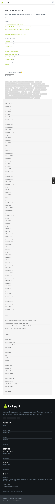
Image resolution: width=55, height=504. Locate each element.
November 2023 (9, 179)
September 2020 (9, 278)
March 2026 (8, 116)
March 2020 (8, 293)
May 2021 (8, 257)
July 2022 (8, 220)
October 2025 (8, 129)
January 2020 (8, 298)
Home (4, 425)
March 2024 (8, 168)
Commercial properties (9, 56)
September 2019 (9, 309)
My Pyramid (8, 352)
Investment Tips (9, 350)
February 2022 (8, 233)
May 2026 (8, 111)
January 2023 (8, 205)
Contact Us (5, 444)
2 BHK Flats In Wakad (30, 81)
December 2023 (9, 176)
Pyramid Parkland (8, 91)
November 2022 (9, 210)
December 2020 (9, 270)
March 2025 (8, 148)
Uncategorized (9, 391)
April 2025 (8, 145)
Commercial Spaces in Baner (38, 85)
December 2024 (9, 153)
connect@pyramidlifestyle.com (11, 486)
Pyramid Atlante (25, 89)
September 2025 (9, 132)
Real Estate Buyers (8, 46)
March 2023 (8, 200)
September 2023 (9, 184)
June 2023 (8, 192)
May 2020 (8, 288)
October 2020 (8, 275)
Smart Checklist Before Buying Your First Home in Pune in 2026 (17, 29)
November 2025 (9, 127)
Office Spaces (9, 357)
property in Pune (8, 89)
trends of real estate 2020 (11, 389)
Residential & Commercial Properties (12, 51)
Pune (20, 89)
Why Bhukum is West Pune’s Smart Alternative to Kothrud (15, 34)
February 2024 (8, 171)
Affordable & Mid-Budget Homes (11, 54)
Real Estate (30, 91)
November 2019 (9, 304)
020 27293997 (7, 484)
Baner (40, 81)
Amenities (36, 81)
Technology (28, 95)
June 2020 (8, 285)
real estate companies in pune (10, 93)
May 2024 (8, 163)
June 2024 (8, 161)
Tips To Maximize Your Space (36, 95)
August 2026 (8, 103)
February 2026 (8, 119)
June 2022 (8, 223)
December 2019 (9, 301)
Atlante (5, 456)
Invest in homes (46, 85)
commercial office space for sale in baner (38, 83)
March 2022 (8, 231)
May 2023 (8, 194)
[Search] (48, 18)
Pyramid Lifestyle (8, 41)
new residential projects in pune (40, 87)
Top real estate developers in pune (23, 97)
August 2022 (8, 218)
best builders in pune (9, 83)
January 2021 (8, 267)
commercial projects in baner (10, 85)
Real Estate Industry (20, 93)
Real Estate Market (36, 93)
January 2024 (8, 174)
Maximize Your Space (30, 87)
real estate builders (36, 91)
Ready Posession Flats (16, 91)
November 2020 (9, 272)
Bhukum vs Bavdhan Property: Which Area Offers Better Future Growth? (18, 31)
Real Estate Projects (9, 43)
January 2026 (8, 122)
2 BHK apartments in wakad (20, 81)
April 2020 (8, 291)
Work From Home (37, 97)
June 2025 (8, 140)
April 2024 (8, 166)
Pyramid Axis (7, 64)
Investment (7, 49)
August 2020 (8, 280)
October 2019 (8, 306)
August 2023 (8, 187)
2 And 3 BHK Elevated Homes (10, 81)
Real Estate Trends (8, 62)
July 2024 (8, 158)
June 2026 (8, 109)
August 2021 (8, 249)
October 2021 (8, 244)
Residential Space (8, 59)
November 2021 (9, 241)
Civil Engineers (9, 339)
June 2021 (8, 254)
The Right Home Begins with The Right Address (14, 24)
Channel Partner (6, 430)
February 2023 (8, 202)
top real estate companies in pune (11, 97)
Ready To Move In (24, 91)
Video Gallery (6, 435)
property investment (15, 89)
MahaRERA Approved (22, 87)
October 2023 (8, 181)
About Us (5, 428)
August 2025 (8, 135)
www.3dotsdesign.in (17, 500)
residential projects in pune (20, 95)
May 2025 (8, 142)
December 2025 (9, 124)
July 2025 (8, 137)
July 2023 (8, 189)
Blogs (4, 442)
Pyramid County (36, 89)
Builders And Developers (26, 83)
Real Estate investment (28, 93)
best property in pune (17, 83)
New (7, 355)
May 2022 (8, 226)
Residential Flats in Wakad (10, 95)
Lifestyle (11, 87)
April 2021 (8, 259)
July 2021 (8, 252)
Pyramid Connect (7, 432)
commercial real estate (28, 85)
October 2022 (8, 213)
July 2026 (8, 106)
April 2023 (8, 197)
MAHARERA (16, 87)
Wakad (31, 97)
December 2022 (9, 207)
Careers (5, 437)
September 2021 (9, 246)
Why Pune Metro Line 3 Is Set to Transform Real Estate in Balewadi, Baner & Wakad (20, 26)
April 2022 (8, 228)
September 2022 (9, 215)
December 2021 (9, 239)
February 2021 (8, 265)
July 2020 (8, 283)
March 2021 (8, 262)
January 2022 (8, 236)
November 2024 (9, 155)
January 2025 (8, 150)
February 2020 (8, 296)
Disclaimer (5, 439)
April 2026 (8, 114)
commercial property (19, 85)
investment (7, 87)
